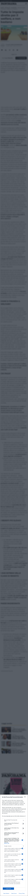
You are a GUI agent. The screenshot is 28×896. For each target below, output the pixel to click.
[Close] (25, 797)
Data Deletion (6, 893)
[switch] (23, 823)
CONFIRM (8, 888)
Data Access (14, 893)
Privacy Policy (22, 893)
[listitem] (14, 820)
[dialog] (14, 845)
